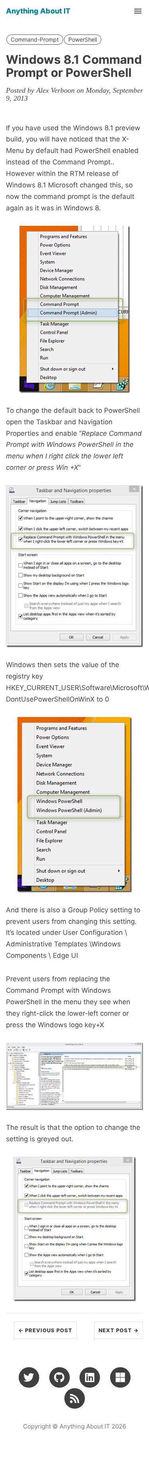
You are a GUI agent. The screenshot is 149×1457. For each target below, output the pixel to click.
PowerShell (82, 39)
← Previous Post (45, 1330)
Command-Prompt (35, 39)
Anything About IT (38, 11)
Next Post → (119, 1330)
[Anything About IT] (74, 1398)
